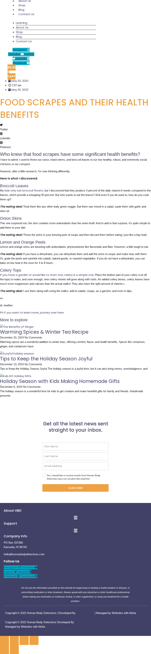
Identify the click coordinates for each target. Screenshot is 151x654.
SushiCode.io (85, 613)
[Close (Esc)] (33, 640)
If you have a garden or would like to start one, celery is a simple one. (47, 275)
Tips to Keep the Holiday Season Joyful (46, 358)
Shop (19, 32)
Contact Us (26, 14)
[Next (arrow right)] (14, 649)
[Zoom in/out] (4, 640)
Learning (21, 23)
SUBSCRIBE (76, 488)
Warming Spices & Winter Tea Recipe (44, 332)
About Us (22, 27)
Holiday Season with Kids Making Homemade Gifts (60, 381)
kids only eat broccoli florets (24, 190)
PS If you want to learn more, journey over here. (32, 312)
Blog (19, 37)
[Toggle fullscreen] (14, 640)
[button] (75, 127)
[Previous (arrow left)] (4, 649)
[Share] (24, 640)
